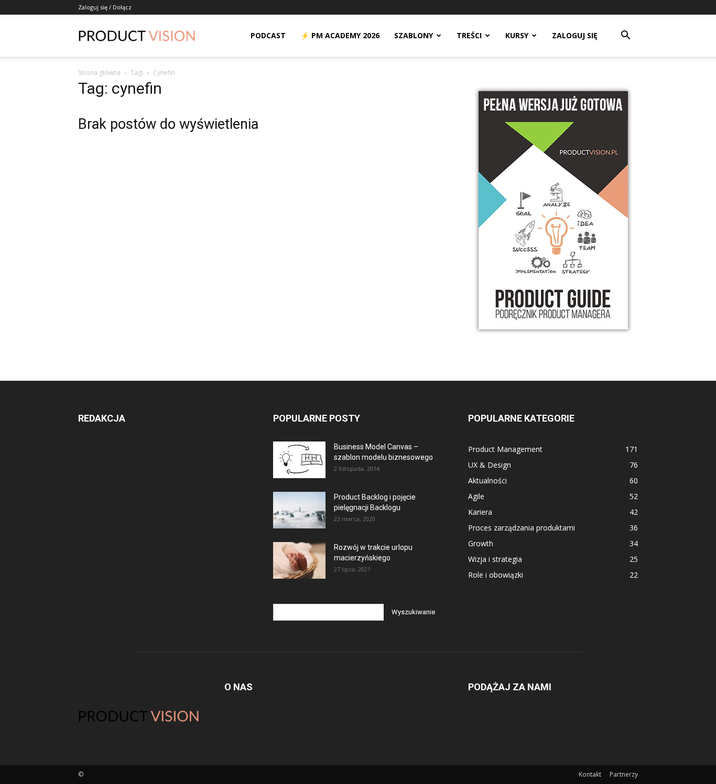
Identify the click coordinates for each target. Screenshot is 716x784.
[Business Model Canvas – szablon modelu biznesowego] (299, 459)
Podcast (268, 35)
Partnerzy (624, 774)
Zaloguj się (575, 35)
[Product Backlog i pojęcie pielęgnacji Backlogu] (299, 510)
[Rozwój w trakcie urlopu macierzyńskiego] (299, 560)
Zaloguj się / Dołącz (105, 7)
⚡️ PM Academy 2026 (339, 35)
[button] (625, 36)
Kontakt (590, 774)
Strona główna (99, 72)
